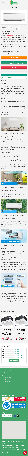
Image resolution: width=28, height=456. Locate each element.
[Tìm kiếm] (26, 2)
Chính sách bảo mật (6, 375)
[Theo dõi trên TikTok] (18, 415)
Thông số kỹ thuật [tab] (6, 77)
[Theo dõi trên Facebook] (15, 415)
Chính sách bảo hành (6, 377)
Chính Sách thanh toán (6, 383)
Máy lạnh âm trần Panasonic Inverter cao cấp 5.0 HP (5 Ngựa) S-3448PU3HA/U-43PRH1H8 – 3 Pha (7, 332)
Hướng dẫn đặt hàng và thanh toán (9, 372)
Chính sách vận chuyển (6, 385)
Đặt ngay (14, 67)
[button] (2, 2)
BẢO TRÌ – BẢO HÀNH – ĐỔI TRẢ (8, 393)
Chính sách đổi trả (5, 379)
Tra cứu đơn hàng (5, 374)
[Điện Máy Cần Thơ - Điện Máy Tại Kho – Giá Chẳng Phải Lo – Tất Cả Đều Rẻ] (14, 2)
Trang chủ (3, 6)
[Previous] (3, 17)
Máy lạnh (10, 6)
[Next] (24, 17)
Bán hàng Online (5, 391)
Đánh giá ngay (14, 360)
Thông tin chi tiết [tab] (6, 75)
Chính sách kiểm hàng (6, 381)
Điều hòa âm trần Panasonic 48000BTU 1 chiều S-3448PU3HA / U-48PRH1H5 (21, 331)
